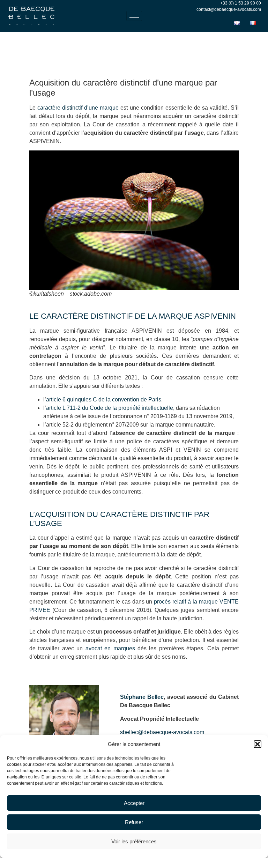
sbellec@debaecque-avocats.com (162, 732)
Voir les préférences (134, 841)
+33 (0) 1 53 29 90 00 (240, 3)
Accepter (134, 803)
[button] (257, 744)
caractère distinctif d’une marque (78, 108)
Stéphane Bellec (142, 697)
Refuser (134, 822)
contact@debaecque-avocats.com (228, 9)
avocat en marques (110, 648)
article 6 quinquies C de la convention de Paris (103, 399)
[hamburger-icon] (134, 16)
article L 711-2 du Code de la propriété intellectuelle (109, 408)
